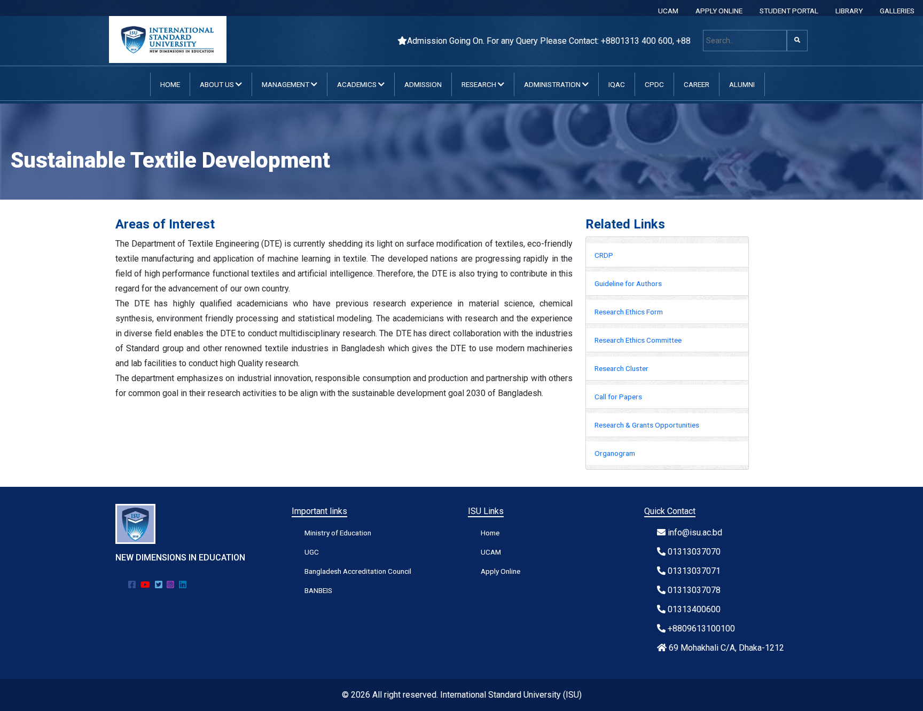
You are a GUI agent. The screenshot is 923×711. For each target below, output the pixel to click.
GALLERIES (897, 10)
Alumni (742, 84)
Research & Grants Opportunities (647, 425)
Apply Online (500, 571)
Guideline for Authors (628, 283)
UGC (311, 552)
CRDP (604, 255)
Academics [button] (357, 84)
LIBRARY (849, 10)
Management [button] (286, 84)
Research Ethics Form (629, 311)
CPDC (654, 84)
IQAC (616, 84)
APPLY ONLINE (718, 10)
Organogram (615, 453)
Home (170, 84)
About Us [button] (218, 84)
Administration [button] (553, 84)
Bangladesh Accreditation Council (357, 571)
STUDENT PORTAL (789, 10)
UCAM (668, 10)
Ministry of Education (337, 532)
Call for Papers (618, 396)
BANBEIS (318, 590)
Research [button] (480, 84)
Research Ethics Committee (638, 340)
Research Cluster (621, 368)
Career (696, 84)
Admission (423, 84)
